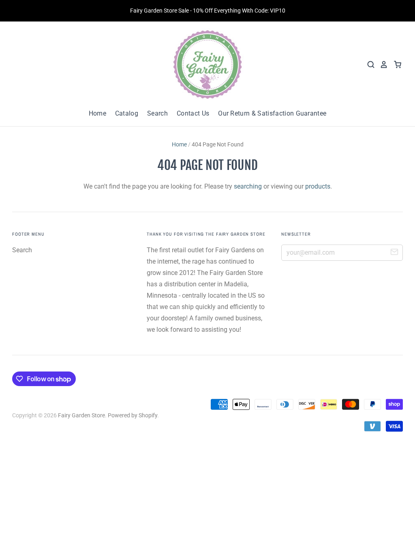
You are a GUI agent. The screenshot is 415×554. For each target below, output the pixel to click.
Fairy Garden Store (81, 415)
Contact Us (193, 113)
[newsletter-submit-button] (394, 253)
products (317, 186)
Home (97, 113)
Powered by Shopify (132, 415)
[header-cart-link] (395, 64)
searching (248, 186)
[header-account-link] (381, 64)
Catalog (126, 113)
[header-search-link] (368, 64)
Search (157, 113)
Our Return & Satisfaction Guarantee (272, 113)
